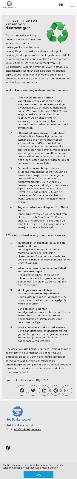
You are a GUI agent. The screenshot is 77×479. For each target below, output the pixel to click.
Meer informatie (50, 468)
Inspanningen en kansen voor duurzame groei (21, 24)
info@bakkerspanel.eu (27, 429)
